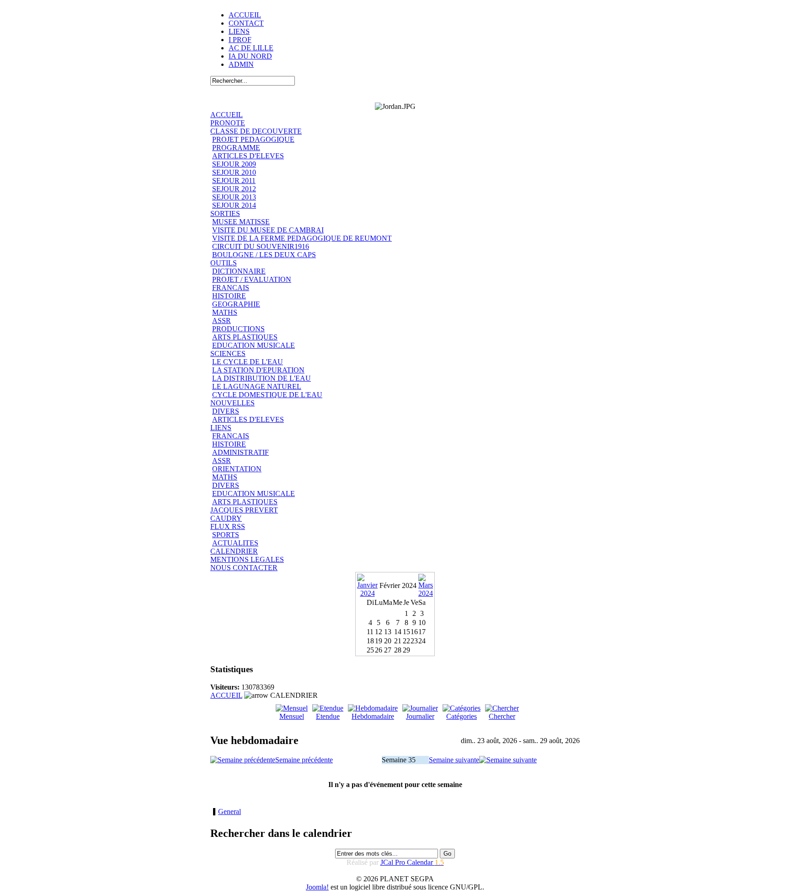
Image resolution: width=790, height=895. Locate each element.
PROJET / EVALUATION (251, 279)
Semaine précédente (304, 760)
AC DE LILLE (251, 48)
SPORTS (225, 535)
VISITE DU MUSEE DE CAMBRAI (268, 230)
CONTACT (246, 23)
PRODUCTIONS (238, 329)
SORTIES (225, 213)
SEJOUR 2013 (234, 197)
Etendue (328, 716)
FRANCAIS (230, 287)
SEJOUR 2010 (234, 172)
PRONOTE (227, 123)
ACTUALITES (235, 543)
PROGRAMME (236, 147)
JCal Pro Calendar (412, 862)
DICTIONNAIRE (239, 271)
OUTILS (223, 263)
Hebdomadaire (373, 716)
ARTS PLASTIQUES (245, 337)
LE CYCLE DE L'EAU (247, 362)
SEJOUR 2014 (234, 205)
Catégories (461, 716)
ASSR (221, 320)
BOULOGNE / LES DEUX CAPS (264, 255)
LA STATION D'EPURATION (258, 370)
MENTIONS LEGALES (247, 559)
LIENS (239, 31)
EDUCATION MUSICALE (253, 345)
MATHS (224, 312)
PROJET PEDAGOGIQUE (253, 139)
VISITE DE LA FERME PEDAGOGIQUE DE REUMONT (302, 238)
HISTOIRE (229, 296)
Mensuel (291, 716)
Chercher (502, 716)
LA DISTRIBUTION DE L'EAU (261, 378)
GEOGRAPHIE (236, 304)
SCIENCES (228, 353)
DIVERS (225, 411)
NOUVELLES (232, 403)
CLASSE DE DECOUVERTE (256, 131)
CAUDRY (226, 518)
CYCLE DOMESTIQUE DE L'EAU (267, 395)
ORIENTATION (237, 469)
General (229, 811)
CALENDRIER (234, 551)
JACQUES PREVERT (244, 510)
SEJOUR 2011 (234, 180)
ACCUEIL (245, 15)
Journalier (420, 716)
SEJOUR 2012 (234, 189)
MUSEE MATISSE (241, 222)
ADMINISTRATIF (240, 452)
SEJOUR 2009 (234, 164)
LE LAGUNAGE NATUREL (256, 386)
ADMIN (241, 64)
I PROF (240, 39)
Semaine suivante (454, 760)
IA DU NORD (250, 56)
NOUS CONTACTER (244, 568)
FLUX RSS (227, 526)
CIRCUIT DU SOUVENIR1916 (260, 246)
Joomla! (317, 887)
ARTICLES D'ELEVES (248, 156)
